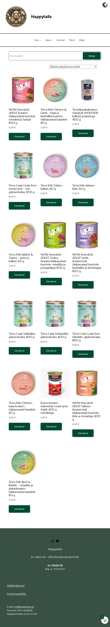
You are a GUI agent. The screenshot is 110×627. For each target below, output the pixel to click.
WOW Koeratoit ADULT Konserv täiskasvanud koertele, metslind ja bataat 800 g (22, 116)
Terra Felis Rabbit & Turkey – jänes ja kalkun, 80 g (21, 258)
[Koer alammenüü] (40, 40)
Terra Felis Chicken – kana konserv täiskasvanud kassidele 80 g (22, 408)
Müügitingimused (15, 585)
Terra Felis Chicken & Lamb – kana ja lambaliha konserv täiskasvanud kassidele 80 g (54, 116)
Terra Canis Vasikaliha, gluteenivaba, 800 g (22, 335)
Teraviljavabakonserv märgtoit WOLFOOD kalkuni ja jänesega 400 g (85, 114)
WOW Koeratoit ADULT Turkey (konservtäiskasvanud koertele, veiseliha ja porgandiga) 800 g (53, 261)
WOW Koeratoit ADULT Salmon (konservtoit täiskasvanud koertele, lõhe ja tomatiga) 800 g (86, 411)
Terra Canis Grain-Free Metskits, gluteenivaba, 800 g (86, 337)
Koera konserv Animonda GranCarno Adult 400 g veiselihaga (54, 408)
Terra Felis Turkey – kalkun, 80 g (52, 187)
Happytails (41, 16)
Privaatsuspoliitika (16, 593)
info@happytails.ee (24, 606)
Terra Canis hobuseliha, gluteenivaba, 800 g (55, 335)
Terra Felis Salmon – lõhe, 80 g (84, 187)
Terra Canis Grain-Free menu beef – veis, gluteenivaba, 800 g (22, 189)
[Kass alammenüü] (52, 40)
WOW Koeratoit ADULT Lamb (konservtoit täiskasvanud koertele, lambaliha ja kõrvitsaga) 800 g (86, 263)
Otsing (92, 55)
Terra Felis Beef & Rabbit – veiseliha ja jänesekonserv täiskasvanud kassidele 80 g (22, 488)
